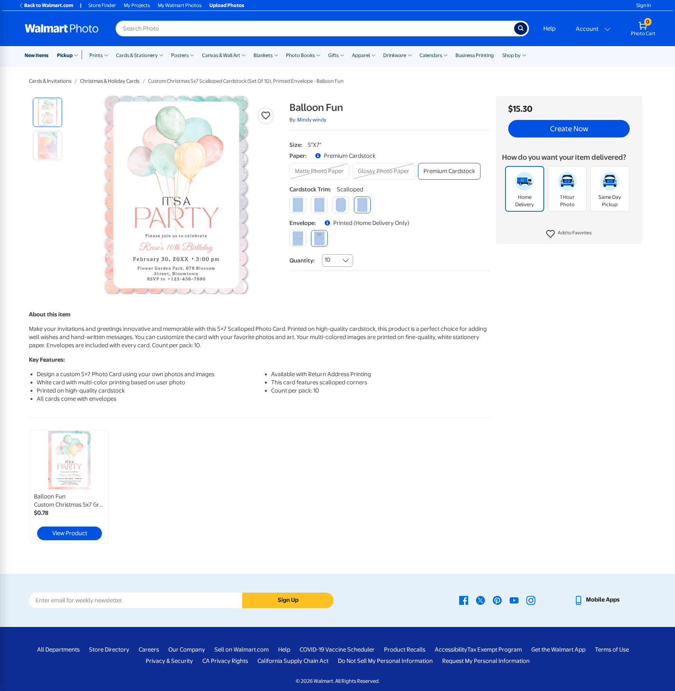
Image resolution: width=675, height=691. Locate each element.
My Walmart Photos (180, 5)
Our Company (186, 649)
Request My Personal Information (486, 660)
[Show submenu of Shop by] (524, 54)
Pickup (65, 55)
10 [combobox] (327, 259)
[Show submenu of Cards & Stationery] (161, 54)
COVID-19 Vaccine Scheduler (337, 649)
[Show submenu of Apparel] (373, 54)
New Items (36, 55)
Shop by (511, 55)
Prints (96, 55)
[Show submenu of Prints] (106, 54)
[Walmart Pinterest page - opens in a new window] (497, 599)
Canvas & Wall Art (221, 55)
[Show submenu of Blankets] (276, 54)
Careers (149, 649)
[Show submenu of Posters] (192, 54)
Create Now (569, 129)
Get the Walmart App (558, 649)
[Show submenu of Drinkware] (409, 54)
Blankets (263, 55)
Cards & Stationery (137, 55)
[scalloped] (362, 204)
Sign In (643, 5)
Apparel (361, 55)
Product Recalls (404, 649)
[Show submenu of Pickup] (78, 54)
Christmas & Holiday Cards (109, 81)
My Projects (137, 5)
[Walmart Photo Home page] (62, 28)
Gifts (333, 55)
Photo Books (300, 55)
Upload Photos (226, 5)
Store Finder (102, 5)
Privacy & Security (169, 660)
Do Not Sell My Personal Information (385, 660)
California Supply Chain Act (293, 660)
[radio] (47, 112)
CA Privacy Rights (225, 660)
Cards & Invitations (50, 81)
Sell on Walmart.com (241, 649)
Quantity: (302, 260)
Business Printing (474, 55)
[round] (319, 204)
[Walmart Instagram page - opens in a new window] (531, 599)
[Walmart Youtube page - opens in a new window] (514, 599)
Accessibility (451, 649)
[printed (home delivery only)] (319, 238)
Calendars (431, 55)
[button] (568, 234)
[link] (69, 487)
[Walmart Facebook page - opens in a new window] (463, 599)
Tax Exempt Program (494, 649)
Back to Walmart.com (48, 5)
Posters (180, 55)
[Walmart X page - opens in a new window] (480, 599)
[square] (297, 204)
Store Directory (109, 649)
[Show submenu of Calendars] (445, 54)
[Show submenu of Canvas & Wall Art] (243, 54)
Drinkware (394, 55)
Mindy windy (312, 120)
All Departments (58, 649)
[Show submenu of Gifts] (342, 54)
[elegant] (340, 204)
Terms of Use (612, 649)
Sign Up (288, 600)
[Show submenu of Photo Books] (318, 54)
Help (549, 28)
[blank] (297, 238)
